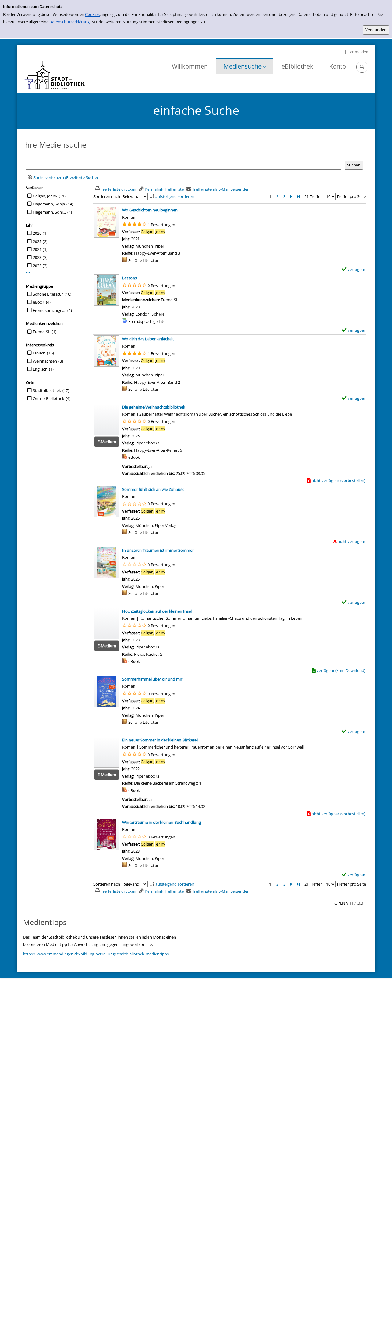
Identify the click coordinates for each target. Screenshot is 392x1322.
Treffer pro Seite (351, 196)
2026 (37, 233)
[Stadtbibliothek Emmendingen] (55, 75)
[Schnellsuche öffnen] (362, 67)
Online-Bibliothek (48, 398)
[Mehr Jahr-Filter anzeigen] (28, 273)
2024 (37, 249)
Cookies (92, 14)
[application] (244, 66)
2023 (37, 257)
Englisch (40, 369)
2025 (37, 241)
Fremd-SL (41, 331)
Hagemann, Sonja (49, 204)
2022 (37, 265)
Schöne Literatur (48, 294)
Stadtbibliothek (47, 390)
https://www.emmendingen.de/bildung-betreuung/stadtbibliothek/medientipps (96, 954)
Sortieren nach (106, 196)
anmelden (359, 51)
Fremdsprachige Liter (49, 310)
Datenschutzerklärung (69, 21)
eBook (38, 302)
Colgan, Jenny (45, 196)
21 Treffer (313, 196)
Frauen (39, 353)
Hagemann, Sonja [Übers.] (49, 212)
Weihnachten (45, 361)
